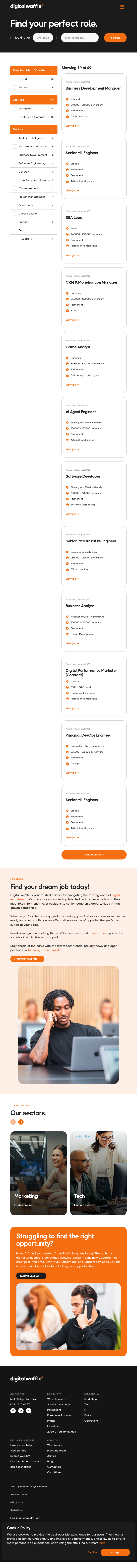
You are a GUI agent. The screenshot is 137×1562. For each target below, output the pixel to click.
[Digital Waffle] (26, 6)
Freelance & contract (60, 1415)
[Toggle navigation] (122, 7)
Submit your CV (20, 1456)
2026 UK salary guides (61, 1431)
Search (115, 37)
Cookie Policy (16, 1510)
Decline (92, 1552)
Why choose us (56, 1399)
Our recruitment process (25, 1461)
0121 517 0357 (20, 1404)
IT (85, 1409)
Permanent (54, 1409)
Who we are (54, 1445)
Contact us (54, 1466)
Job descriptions (20, 1466)
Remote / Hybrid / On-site (29, 70)
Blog (50, 1461)
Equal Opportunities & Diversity (25, 1518)
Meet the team (56, 1450)
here (102, 1543)
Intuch (51, 1420)
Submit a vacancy (58, 1404)
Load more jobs (94, 854)
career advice (98, 933)
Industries (53, 1426)
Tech (87, 1404)
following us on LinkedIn (44, 950)
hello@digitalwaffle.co (24, 1399)
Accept (115, 1552)
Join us (51, 1456)
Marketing (90, 1399)
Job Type (18, 99)
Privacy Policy (16, 1502)
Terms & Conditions (19, 1494)
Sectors (18, 129)
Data (87, 1415)
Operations (91, 1420)
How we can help (21, 1445)
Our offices (54, 1472)
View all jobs (18, 1450)
